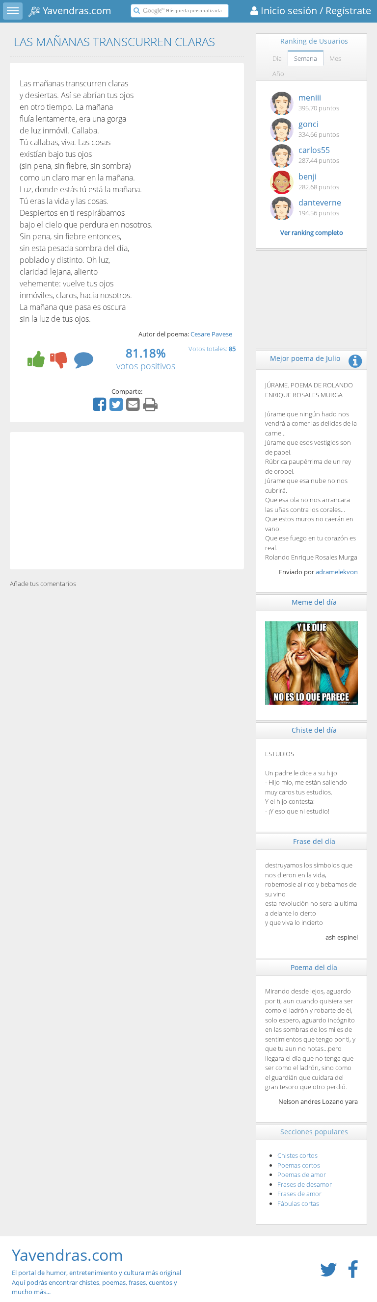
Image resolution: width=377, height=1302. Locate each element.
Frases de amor (299, 1193)
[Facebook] (100, 407)
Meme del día (314, 602)
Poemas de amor (301, 1174)
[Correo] (134, 407)
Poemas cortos (298, 1165)
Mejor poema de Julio (305, 358)
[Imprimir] (151, 407)
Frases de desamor (304, 1184)
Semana (305, 58)
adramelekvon (337, 571)
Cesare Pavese (211, 334)
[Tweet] (117, 407)
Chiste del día (314, 730)
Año (278, 73)
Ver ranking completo (311, 232)
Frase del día (314, 841)
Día (277, 58)
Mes (335, 58)
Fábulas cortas (298, 1203)
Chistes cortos (297, 1155)
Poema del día (314, 967)
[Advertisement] (127, 500)
